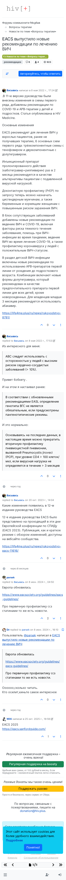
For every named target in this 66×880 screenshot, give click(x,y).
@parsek (30, 635)
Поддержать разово (33, 788)
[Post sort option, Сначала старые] (7, 73)
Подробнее (14, 840)
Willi (9, 718)
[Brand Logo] (18, 8)
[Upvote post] (42, 325)
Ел (8, 629)
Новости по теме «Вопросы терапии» (27, 56)
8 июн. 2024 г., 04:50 (41, 581)
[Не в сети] (4, 577)
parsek (11, 577)
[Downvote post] (54, 325)
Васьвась (12, 90)
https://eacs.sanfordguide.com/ (24, 729)
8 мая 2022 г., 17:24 (42, 90)
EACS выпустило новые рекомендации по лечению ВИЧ (31, 639)
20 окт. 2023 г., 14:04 (41, 500)
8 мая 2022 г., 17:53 (40, 340)
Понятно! (33, 847)
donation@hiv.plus (32, 811)
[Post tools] (61, 325)
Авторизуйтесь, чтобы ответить (40, 73)
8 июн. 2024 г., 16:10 (46, 629)
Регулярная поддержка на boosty (33, 764)
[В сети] (4, 90)
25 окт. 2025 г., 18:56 (37, 718)
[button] (5, 875)
